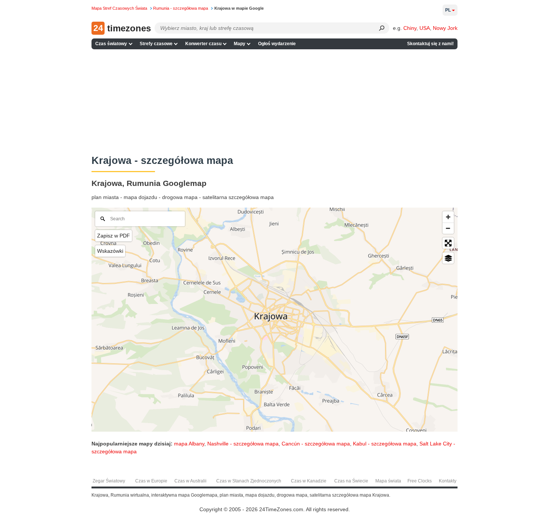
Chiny (409, 28)
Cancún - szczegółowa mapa (316, 444)
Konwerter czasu (203, 43)
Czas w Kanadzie (308, 481)
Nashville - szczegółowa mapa (243, 444)
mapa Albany (189, 444)
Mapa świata (388, 481)
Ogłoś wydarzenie (277, 43)
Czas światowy (111, 43)
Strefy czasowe (156, 43)
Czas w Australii (190, 481)
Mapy (239, 43)
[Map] (275, 320)
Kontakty (447, 481)
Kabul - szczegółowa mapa (384, 444)
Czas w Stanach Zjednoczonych (248, 481)
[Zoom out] (448, 228)
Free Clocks (419, 481)
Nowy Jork (445, 28)
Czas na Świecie (351, 481)
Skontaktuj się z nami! (430, 43)
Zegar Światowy (109, 481)
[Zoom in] (448, 217)
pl (448, 10)
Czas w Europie (151, 481)
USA (424, 28)
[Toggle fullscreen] (448, 243)
